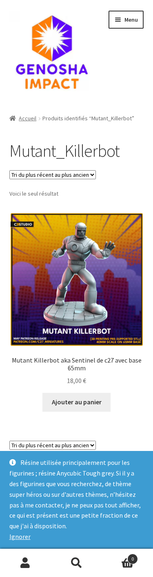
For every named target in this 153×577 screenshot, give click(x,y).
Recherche (76, 563)
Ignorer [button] (20, 536)
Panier (118, 556)
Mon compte (25, 563)
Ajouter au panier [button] (77, 402)
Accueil (27, 118)
